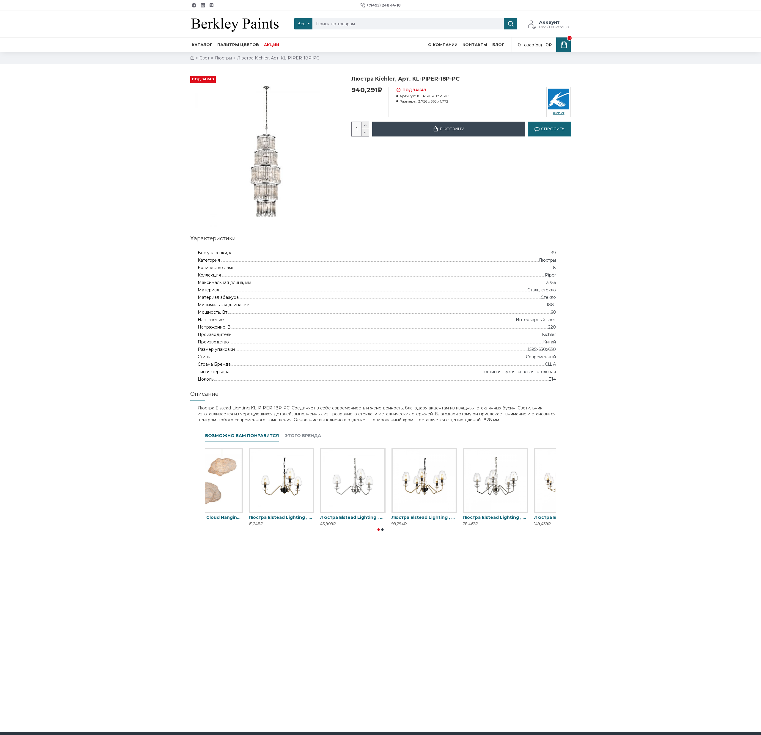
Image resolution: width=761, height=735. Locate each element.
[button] (379, 529)
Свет (204, 58)
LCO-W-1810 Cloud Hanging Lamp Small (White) (238, 517)
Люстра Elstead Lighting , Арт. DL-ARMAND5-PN (523, 517)
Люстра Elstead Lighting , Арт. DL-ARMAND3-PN (380, 517)
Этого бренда (303, 435)
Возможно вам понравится (242, 435)
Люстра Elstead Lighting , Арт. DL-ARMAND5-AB (452, 517)
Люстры (223, 58)
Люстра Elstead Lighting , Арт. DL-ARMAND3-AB (309, 517)
